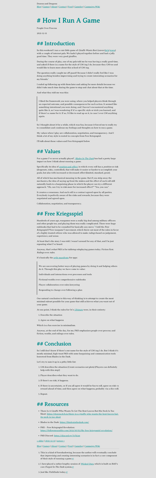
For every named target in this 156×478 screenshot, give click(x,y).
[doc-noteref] (48, 79)
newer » (61, 441)
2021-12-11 (50, 441)
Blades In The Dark (84, 158)
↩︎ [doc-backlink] (73, 458)
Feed (70, 7)
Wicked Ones (87, 464)
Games (46, 7)
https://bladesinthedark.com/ (74, 422)
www (112, 50)
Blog (39, 7)
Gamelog (78, 7)
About (54, 7)
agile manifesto (61, 257)
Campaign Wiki (92, 7)
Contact (62, 7)
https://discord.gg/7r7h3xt (67, 435)
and (68, 167)
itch (107, 50)
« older (40, 441)
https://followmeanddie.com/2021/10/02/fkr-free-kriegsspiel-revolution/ (76, 430)
